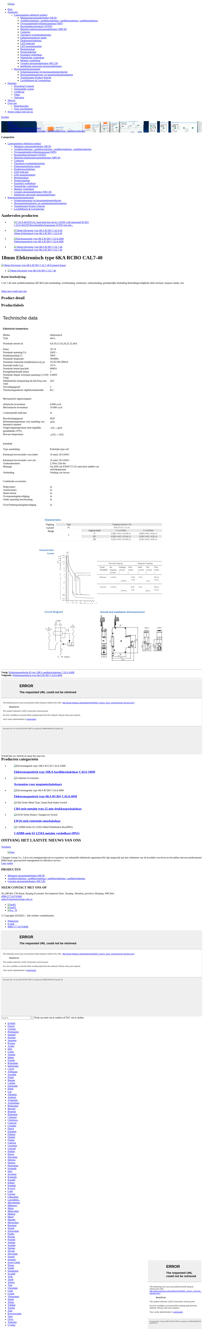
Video (17, 94)
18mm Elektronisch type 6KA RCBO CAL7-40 (38, 249)
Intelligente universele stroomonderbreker (41, 66)
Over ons (12, 103)
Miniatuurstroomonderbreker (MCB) (38, 17)
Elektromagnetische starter (33, 37)
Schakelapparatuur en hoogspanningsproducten (44, 72)
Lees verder (7, 863)
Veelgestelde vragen (24, 89)
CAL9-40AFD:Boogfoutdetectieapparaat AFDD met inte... (43, 225)
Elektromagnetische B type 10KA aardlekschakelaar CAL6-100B (41, 672)
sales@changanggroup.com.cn (16, 899)
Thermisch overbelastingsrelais (35, 35)
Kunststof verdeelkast (31, 54)
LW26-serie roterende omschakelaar (37, 821)
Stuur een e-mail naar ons (14, 291)
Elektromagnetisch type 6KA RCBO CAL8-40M (38, 241)
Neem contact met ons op (20, 111)
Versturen (6, 846)
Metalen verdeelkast (30, 60)
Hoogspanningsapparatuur (27, 69)
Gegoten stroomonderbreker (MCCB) (39, 63)
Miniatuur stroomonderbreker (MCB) (32, 146)
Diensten (12, 83)
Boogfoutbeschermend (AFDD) (36, 26)
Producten (13, 12)
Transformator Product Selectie (35, 77)
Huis (10, 9)
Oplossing (19, 97)
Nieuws (11, 100)
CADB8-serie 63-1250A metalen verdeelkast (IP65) (46, 833)
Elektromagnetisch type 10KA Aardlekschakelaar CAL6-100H (54, 772)
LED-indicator (27, 43)
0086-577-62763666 (11, 896)
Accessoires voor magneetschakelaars (38, 784)
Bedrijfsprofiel (21, 106)
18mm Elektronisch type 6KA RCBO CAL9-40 (38, 233)
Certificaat (19, 91)
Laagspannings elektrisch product (30, 15)
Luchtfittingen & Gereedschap (35, 80)
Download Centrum (24, 86)
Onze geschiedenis (23, 109)
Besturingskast (27, 49)
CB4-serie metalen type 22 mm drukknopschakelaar (48, 808)
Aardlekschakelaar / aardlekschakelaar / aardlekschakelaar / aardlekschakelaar (59, 20)
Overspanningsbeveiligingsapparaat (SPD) (41, 23)
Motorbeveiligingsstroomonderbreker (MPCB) (43, 29)
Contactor (25, 32)
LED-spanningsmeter (31, 46)
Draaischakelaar (28, 52)
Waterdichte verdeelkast (32, 57)
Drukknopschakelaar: (31, 40)
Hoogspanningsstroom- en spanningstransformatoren (46, 74)
